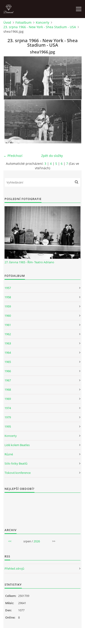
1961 (8, 325)
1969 (8, 399)
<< (9, 541)
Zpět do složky (52, 156)
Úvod (7, 22)
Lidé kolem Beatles (17, 445)
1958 (8, 297)
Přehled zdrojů (14, 568)
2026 (37, 541)
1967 (8, 380)
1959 (8, 306)
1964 (8, 353)
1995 (8, 426)
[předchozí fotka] (11, 99)
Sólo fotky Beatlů (16, 463)
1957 (8, 288)
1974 (8, 408)
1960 (8, 316)
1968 (8, 389)
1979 (8, 417)
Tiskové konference (18, 473)
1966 (8, 371)
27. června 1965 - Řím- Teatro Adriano (29, 262)
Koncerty (42, 22)
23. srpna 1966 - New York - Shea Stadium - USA (39, 27)
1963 (8, 343)
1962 (8, 334)
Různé (9, 454)
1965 (8, 362)
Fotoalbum (23, 22)
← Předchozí (12, 156)
